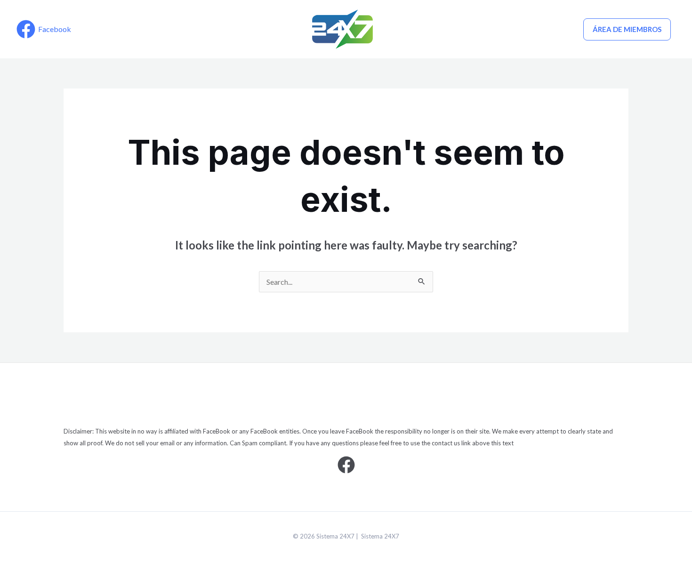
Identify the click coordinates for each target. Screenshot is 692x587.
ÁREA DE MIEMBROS (627, 29)
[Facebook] (346, 465)
